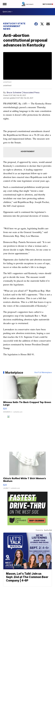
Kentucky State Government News (14, 26)
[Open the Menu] (4, 4)
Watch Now (47, 4)
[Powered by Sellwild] (48, 530)
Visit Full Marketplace (43, 372)
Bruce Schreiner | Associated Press (23, 92)
